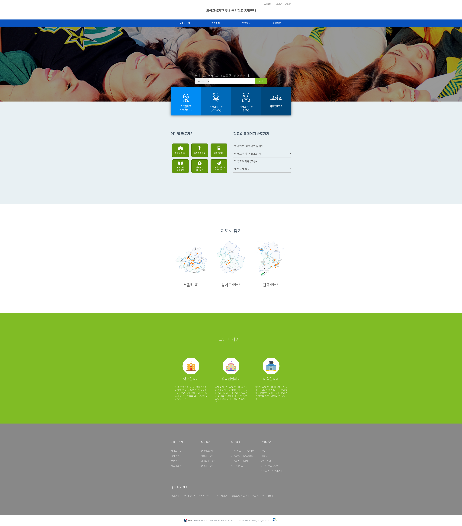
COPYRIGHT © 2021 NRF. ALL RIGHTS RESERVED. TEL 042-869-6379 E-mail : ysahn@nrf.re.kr (231, 520)
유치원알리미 (190, 495)
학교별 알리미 (180, 153)
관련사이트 (266, 460)
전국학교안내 (207, 450)
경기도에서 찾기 (208, 460)
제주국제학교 (237, 466)
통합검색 (269, 4)
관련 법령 (175, 460)
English (288, 4)
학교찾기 (216, 23)
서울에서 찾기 (207, 456)
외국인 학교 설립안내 (270, 466)
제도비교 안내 (177, 466)
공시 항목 (175, 456)
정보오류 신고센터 (199, 168)
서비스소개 (185, 23)
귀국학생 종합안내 (180, 168)
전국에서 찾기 (207, 466)
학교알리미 (176, 495)
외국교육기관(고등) (240, 460)
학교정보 (246, 23)
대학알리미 (204, 495)
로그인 (279, 4)
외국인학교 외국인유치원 (242, 450)
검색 (261, 81)
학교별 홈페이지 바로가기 (218, 168)
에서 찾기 (191, 284)
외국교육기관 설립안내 (271, 470)
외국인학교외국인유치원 (185, 108)
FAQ (263, 450)
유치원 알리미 (199, 153)
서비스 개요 (176, 450)
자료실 (264, 456)
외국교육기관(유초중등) (242, 456)
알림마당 (277, 23)
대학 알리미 (219, 153)
